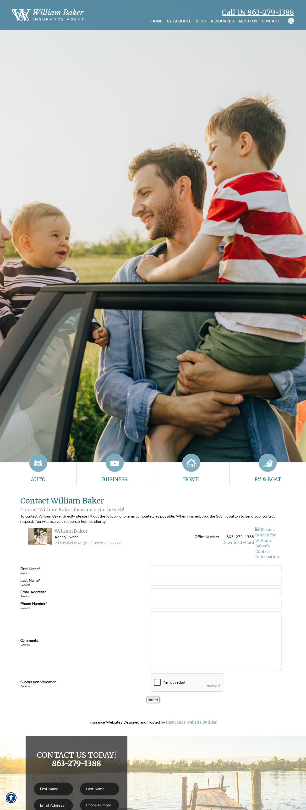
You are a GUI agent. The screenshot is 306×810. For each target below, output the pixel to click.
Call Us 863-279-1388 (258, 12)
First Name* (30, 569)
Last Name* (30, 580)
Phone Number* (33, 603)
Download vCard (238, 542)
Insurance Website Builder (191, 722)
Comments (29, 640)
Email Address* (33, 592)
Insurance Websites (105, 722)
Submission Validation (38, 682)
